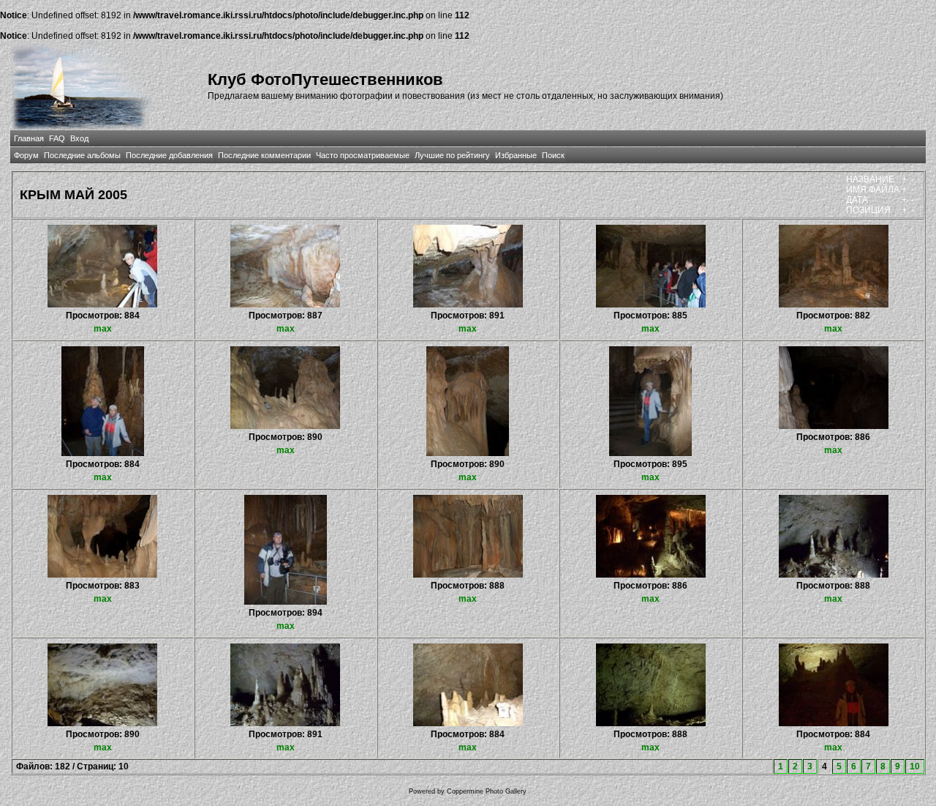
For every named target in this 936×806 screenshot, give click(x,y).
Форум (26, 155)
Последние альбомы (82, 155)
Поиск (553, 155)
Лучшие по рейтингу (452, 155)
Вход (79, 138)
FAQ (57, 138)
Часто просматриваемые (363, 155)
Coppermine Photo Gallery (486, 791)
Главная (29, 138)
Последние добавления (169, 155)
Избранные (516, 155)
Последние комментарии (264, 155)
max (103, 329)
